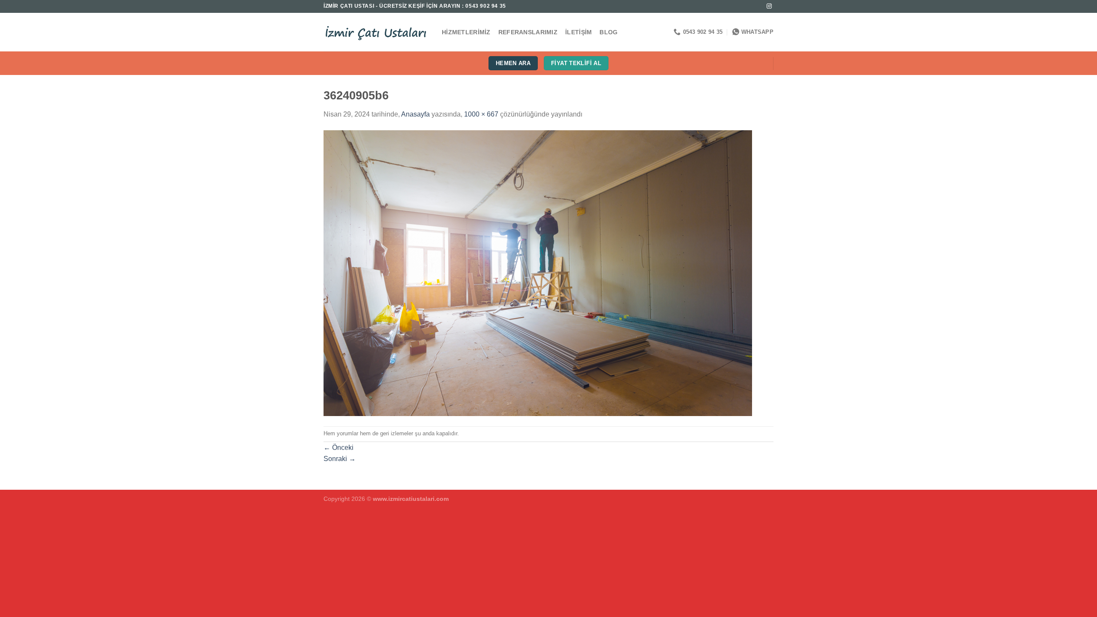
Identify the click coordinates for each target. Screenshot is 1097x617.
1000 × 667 (481, 114)
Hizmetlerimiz (466, 32)
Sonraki (340, 458)
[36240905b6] (538, 272)
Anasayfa (415, 114)
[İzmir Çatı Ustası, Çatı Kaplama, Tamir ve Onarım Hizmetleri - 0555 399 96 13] (376, 32)
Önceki (339, 447)
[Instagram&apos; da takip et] (769, 6)
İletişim (578, 32)
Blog (608, 32)
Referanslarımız (527, 32)
